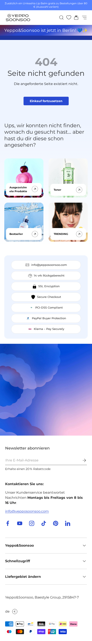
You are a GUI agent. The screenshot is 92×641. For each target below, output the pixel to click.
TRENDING (61, 234)
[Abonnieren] (81, 460)
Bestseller (16, 234)
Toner (57, 189)
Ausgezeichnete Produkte (18, 189)
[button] (75, 17)
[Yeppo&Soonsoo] (46, 390)
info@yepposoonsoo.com (27, 511)
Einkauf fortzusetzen (46, 101)
